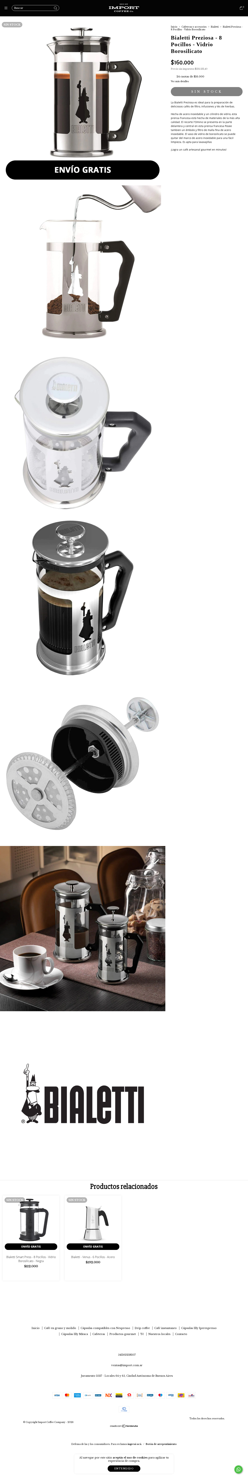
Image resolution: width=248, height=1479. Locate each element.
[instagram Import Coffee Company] (124, 1314)
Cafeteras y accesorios (194, 26)
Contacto (181, 1334)
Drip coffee (142, 1328)
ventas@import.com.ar (127, 1365)
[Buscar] (55, 8)
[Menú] (7, 8)
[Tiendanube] (124, 1426)
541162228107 (127, 1354)
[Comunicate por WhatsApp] (238, 1469)
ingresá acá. (135, 1444)
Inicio (174, 26)
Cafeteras (98, 1334)
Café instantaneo (165, 1328)
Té (142, 1334)
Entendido (124, 1468)
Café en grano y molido (60, 1328)
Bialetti (215, 26)
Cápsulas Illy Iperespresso (199, 1328)
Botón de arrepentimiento (161, 1444)
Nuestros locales (159, 1334)
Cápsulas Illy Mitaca (74, 1334)
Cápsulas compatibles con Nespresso (105, 1328)
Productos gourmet (122, 1334)
